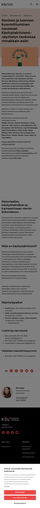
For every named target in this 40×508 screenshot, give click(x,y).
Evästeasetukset (20, 503)
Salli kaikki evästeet (20, 497)
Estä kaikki (20, 492)
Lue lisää (6, 486)
